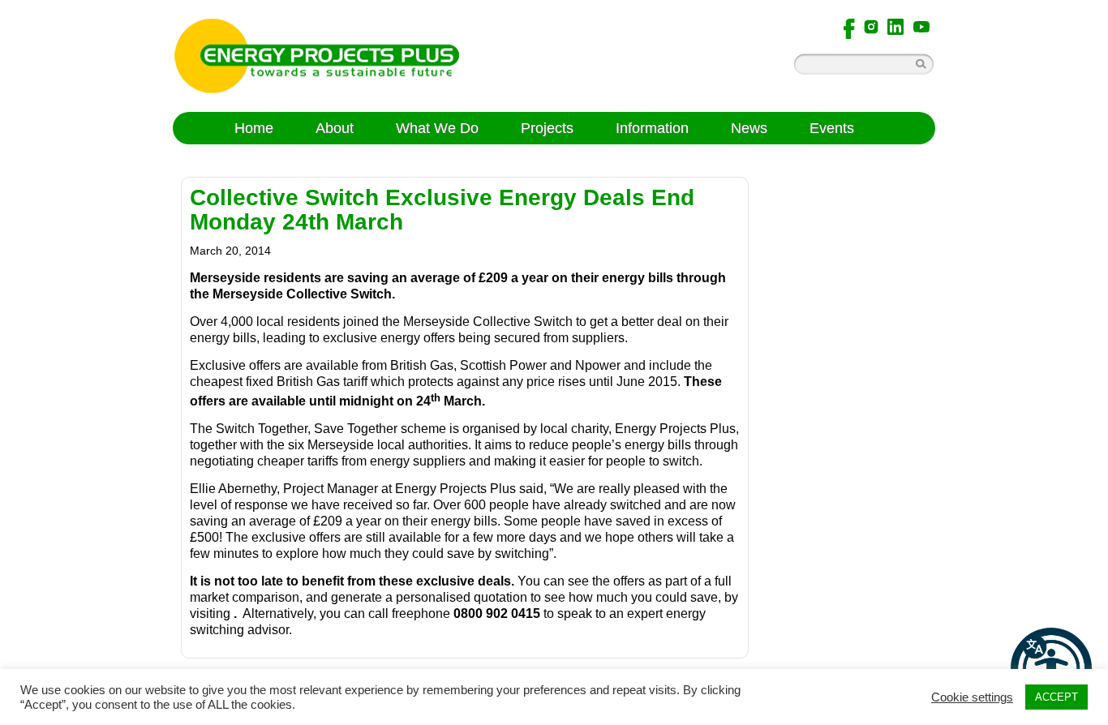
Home (253, 128)
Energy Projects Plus (317, 56)
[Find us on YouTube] (921, 25)
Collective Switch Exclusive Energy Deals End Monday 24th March (442, 209)
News (749, 128)
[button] (1051, 668)
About (335, 128)
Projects (547, 128)
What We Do (437, 128)
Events (832, 128)
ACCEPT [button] (1056, 697)
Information (652, 128)
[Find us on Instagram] (871, 25)
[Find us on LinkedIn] (895, 25)
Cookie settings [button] (972, 697)
